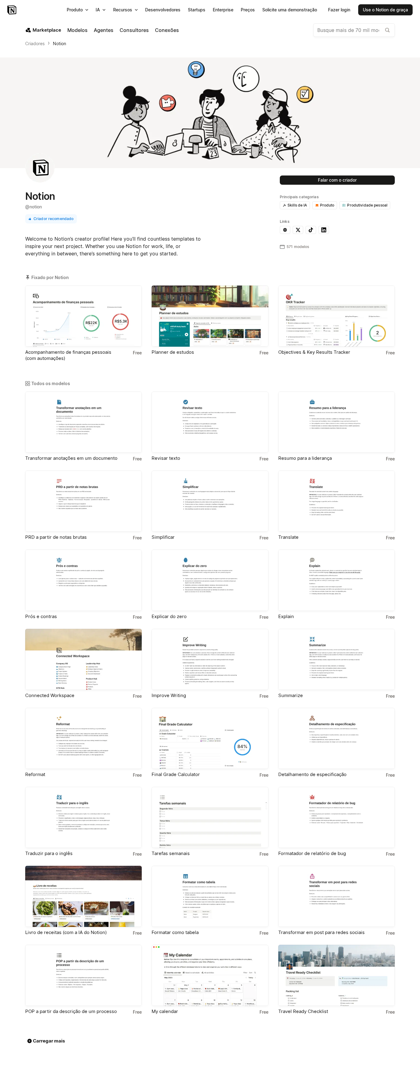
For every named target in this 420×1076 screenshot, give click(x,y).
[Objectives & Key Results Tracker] (336, 316)
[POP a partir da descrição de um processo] (83, 975)
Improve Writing (169, 695)
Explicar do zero (169, 616)
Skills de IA (297, 205)
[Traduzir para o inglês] (83, 817)
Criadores (35, 43)
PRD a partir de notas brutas (56, 537)
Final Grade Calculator (176, 774)
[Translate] (336, 501)
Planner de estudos (173, 352)
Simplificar (163, 537)
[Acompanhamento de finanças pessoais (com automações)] (83, 316)
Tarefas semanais (171, 853)
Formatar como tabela (175, 932)
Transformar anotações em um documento (71, 458)
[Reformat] (83, 738)
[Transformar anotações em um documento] (83, 422)
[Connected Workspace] (83, 659)
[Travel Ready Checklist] (336, 975)
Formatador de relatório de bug (312, 853)
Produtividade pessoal (367, 205)
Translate (288, 537)
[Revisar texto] (210, 422)
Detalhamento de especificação (312, 774)
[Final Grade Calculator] (210, 738)
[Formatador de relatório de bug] (336, 817)
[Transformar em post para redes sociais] (336, 896)
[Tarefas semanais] (210, 817)
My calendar (165, 1011)
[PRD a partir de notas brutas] (83, 501)
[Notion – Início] (12, 10)
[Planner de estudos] (210, 316)
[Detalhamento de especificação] (336, 738)
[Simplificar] (210, 501)
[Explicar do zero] (210, 580)
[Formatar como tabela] (210, 896)
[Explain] (336, 580)
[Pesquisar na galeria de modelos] (387, 30)
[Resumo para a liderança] (336, 422)
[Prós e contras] (83, 580)
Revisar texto (166, 458)
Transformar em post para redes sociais (321, 932)
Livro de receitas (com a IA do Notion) (66, 932)
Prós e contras (41, 616)
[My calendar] (210, 975)
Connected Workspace (49, 695)
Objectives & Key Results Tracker (314, 352)
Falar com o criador (337, 180)
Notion (59, 43)
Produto (327, 205)
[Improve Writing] (210, 659)
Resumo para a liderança (305, 458)
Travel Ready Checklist (303, 1011)
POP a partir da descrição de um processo (71, 1011)
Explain (286, 616)
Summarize (290, 695)
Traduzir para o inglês (49, 853)
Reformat (35, 774)
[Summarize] (336, 659)
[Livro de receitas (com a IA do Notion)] (83, 896)
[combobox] (354, 30)
